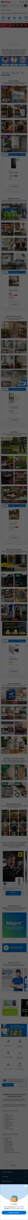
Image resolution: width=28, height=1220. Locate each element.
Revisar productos (14, 1212)
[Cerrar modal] (26, 1186)
